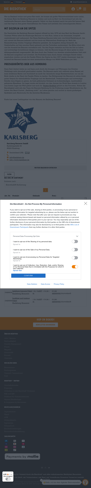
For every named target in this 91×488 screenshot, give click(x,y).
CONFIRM (28, 275)
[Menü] (12, 472)
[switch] (75, 241)
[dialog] (45, 244)
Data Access (45, 284)
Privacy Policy (59, 284)
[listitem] (45, 236)
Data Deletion (32, 284)
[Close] (86, 204)
